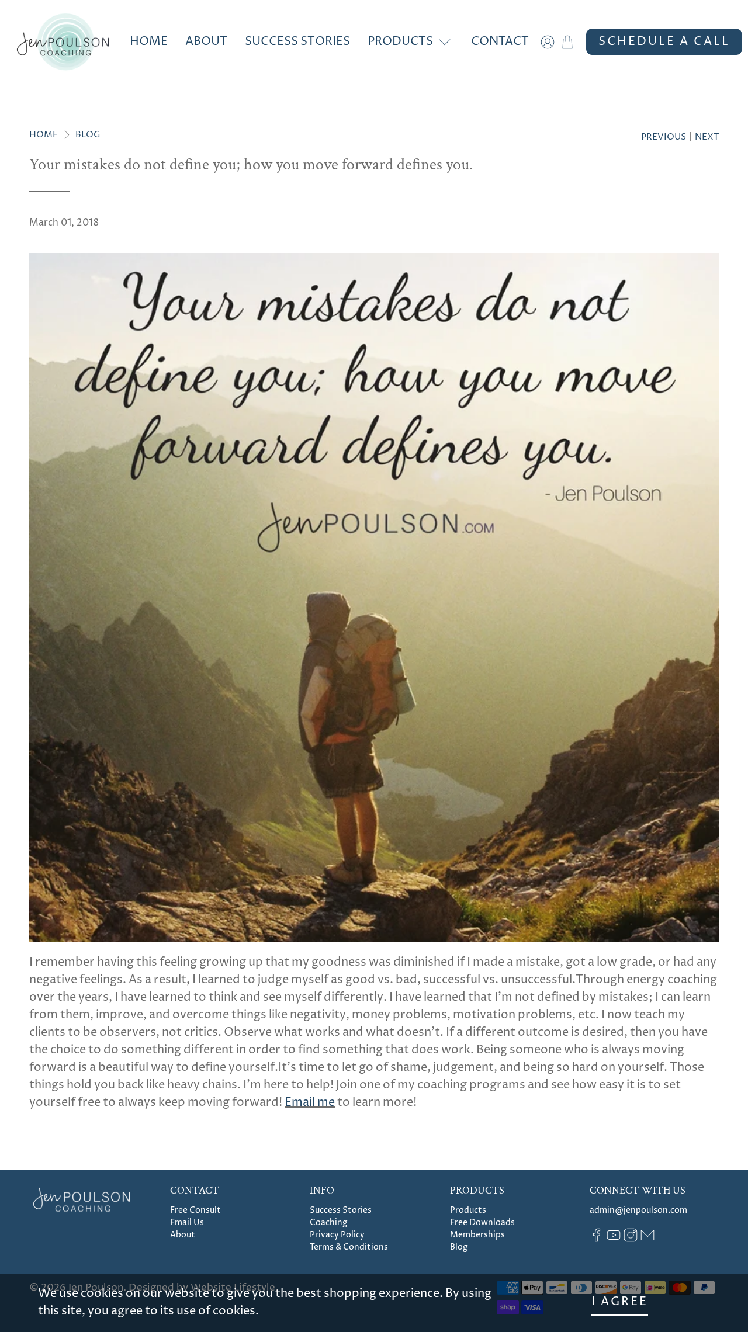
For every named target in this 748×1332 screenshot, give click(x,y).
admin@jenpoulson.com (638, 1210)
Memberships (477, 1234)
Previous (663, 137)
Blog (88, 134)
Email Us (187, 1222)
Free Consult (195, 1210)
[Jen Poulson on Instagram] (631, 1239)
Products (468, 1210)
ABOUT (206, 42)
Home (43, 134)
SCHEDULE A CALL (664, 42)
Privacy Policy (337, 1234)
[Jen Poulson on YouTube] (614, 1239)
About (182, 1234)
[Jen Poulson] (63, 42)
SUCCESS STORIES (297, 42)
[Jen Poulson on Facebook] (597, 1239)
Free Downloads (482, 1222)
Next (707, 137)
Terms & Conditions (349, 1247)
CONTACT (500, 42)
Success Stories (341, 1210)
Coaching (328, 1222)
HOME (149, 42)
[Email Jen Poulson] (647, 1239)
